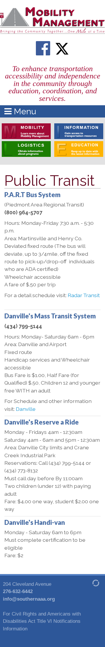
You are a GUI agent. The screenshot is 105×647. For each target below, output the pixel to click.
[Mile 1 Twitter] (62, 48)
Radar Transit (84, 295)
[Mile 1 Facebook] (43, 48)
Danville (26, 409)
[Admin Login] (89, 582)
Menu (24, 111)
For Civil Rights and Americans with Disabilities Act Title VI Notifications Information (42, 621)
